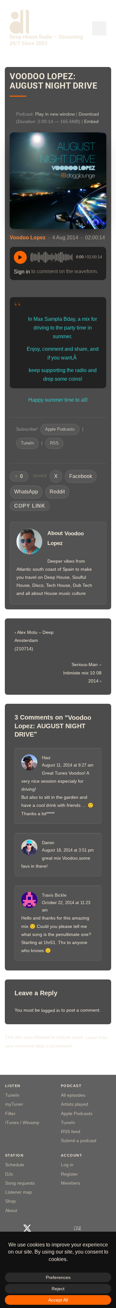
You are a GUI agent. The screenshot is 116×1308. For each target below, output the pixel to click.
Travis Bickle (54, 895)
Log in (67, 1164)
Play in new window (55, 114)
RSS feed (70, 1131)
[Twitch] (94, 1228)
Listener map (18, 1192)
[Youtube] (44, 1228)
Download (89, 114)
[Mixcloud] (60, 1228)
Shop (10, 1201)
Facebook (80, 476)
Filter (10, 1113)
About (11, 1210)
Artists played (74, 1104)
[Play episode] (20, 257)
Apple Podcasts (60, 429)
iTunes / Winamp (22, 1122)
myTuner (14, 1104)
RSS (54, 443)
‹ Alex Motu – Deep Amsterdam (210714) (34, 640)
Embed (91, 121)
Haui (46, 757)
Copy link (29, 506)
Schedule (14, 1164)
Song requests (20, 1183)
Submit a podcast (78, 1140)
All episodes (73, 1095)
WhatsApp (26, 491)
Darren (48, 842)
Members (70, 1183)
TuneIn (27, 443)
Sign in (22, 271)
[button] (99, 28)
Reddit (57, 491)
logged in (50, 1010)
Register (69, 1174)
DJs (9, 1174)
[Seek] (51, 257)
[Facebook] (10, 1228)
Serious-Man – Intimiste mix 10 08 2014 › (82, 672)
